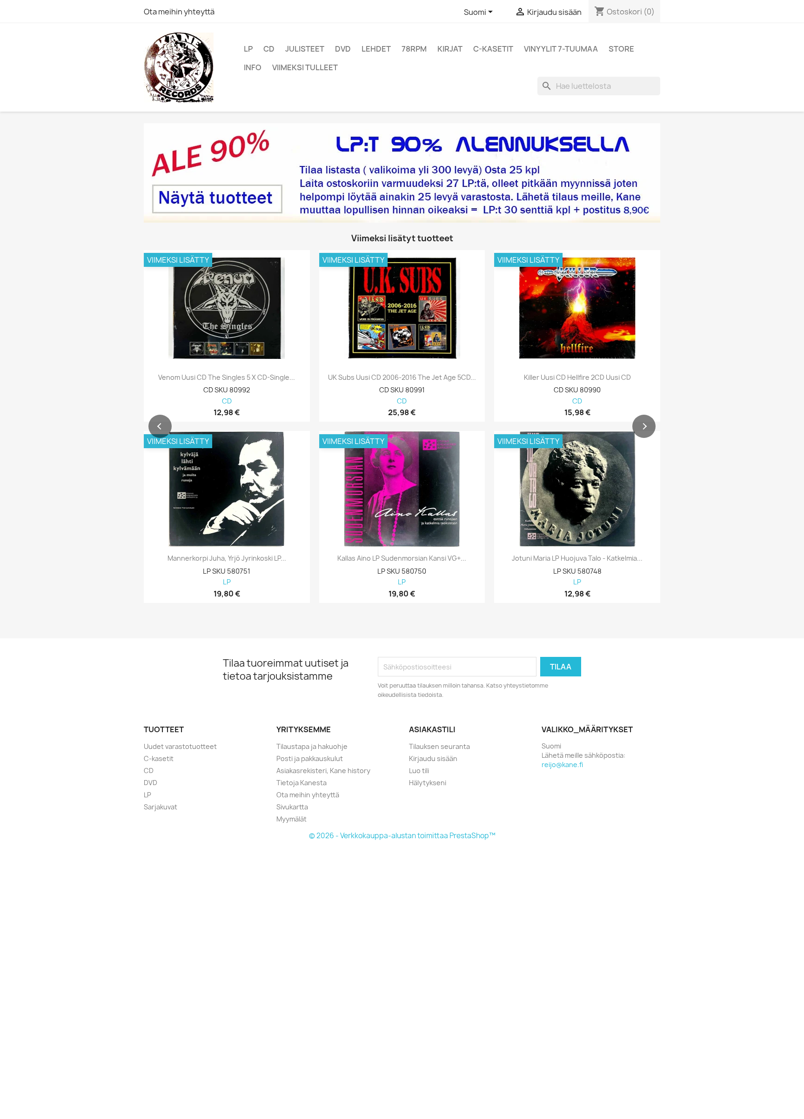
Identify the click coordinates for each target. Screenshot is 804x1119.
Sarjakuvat (160, 806)
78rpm (414, 49)
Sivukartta (292, 806)
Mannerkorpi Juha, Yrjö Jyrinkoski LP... (227, 558)
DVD (343, 49)
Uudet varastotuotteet (180, 746)
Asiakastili (432, 729)
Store (621, 49)
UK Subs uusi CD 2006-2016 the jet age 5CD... (402, 377)
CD (269, 49)
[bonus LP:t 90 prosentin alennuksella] (402, 173)
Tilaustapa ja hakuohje (312, 746)
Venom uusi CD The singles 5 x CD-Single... (226, 377)
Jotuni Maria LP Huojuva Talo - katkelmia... (577, 558)
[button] (160, 426)
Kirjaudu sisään (433, 758)
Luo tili (419, 770)
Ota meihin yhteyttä (179, 12)
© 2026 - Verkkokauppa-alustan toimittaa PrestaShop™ (402, 836)
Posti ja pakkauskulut (309, 758)
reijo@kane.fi (562, 764)
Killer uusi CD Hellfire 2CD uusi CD (577, 377)
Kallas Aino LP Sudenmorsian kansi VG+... (401, 558)
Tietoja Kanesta (301, 782)
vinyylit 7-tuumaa (561, 49)
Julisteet (304, 49)
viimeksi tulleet (305, 67)
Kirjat (449, 49)
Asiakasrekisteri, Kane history (323, 770)
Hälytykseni (427, 782)
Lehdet (376, 49)
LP (248, 49)
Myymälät (291, 818)
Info (252, 67)
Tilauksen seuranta (439, 746)
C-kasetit (493, 49)
